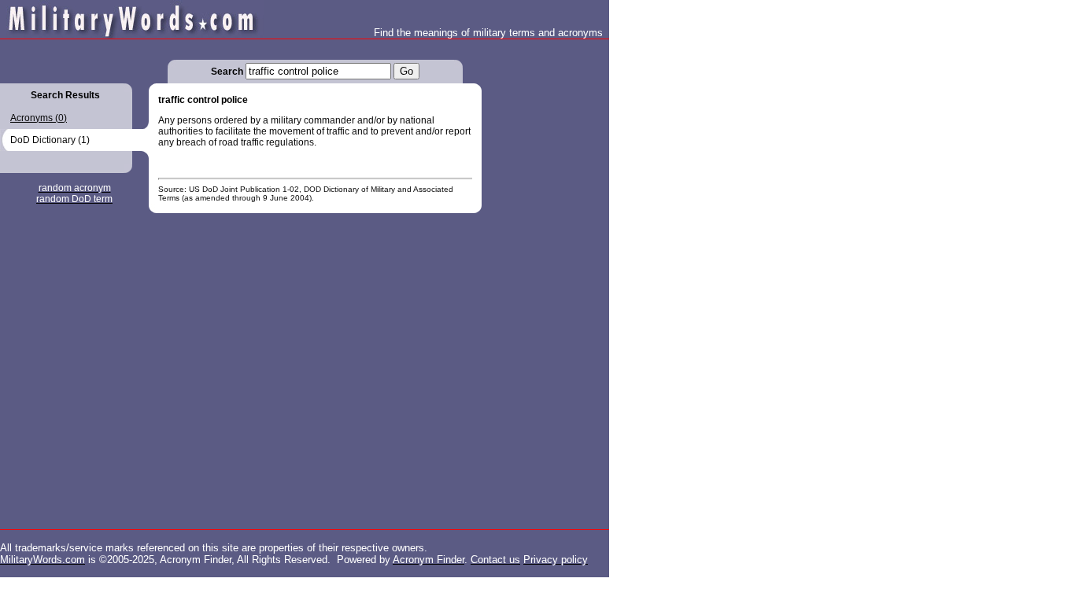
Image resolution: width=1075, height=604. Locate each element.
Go (406, 71)
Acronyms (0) (38, 117)
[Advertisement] (545, 275)
